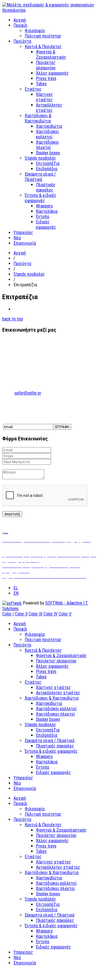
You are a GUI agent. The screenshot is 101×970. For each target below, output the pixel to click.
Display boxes (48, 152)
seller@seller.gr (27, 393)
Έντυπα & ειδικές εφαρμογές (40, 198)
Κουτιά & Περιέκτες (43, 46)
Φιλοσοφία (35, 30)
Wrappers (44, 206)
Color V (65, 614)
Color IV (50, 614)
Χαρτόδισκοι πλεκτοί (47, 145)
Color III (35, 614)
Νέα (17, 237)
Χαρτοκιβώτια (49, 126)
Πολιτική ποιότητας (43, 36)
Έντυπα (42, 216)
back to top (12, 319)
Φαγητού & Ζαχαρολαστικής (51, 54)
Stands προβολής (40, 158)
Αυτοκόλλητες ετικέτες (49, 107)
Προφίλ (20, 25)
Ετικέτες (33, 89)
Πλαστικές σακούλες (46, 187)
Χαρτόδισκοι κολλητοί (47, 134)
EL (15, 588)
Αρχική (19, 20)
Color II (21, 614)
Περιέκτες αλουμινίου (46, 65)
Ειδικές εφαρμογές (46, 224)
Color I (8, 614)
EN (16, 593)
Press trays (46, 78)
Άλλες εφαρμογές (52, 73)
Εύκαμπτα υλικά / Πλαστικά (40, 176)
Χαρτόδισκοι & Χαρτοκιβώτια (38, 118)
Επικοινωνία (24, 243)
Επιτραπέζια (47, 163)
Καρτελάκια (47, 211)
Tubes (41, 83)
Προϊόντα (22, 41)
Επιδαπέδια (46, 168)
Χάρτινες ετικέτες (44, 97)
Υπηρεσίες (23, 232)
